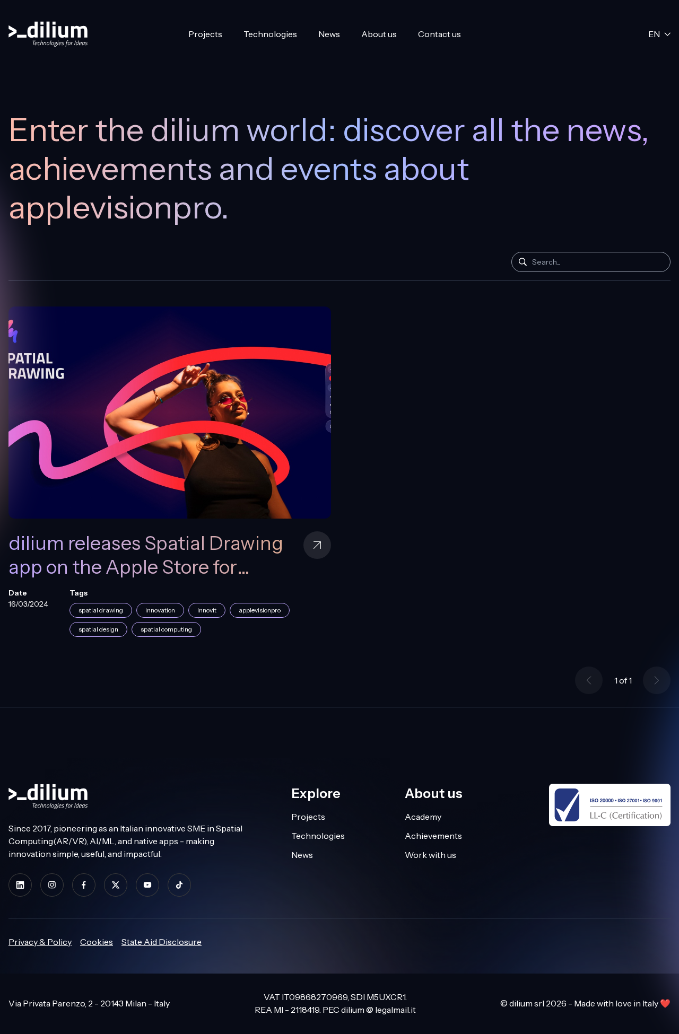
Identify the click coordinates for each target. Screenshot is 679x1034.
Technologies (270, 34)
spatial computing (166, 629)
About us (379, 34)
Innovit (206, 610)
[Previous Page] (589, 680)
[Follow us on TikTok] (179, 885)
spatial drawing (101, 610)
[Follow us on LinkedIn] (20, 885)
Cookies (96, 941)
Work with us (430, 854)
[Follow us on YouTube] (147, 885)
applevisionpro (260, 610)
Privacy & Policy (40, 941)
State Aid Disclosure (161, 941)
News (329, 34)
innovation (160, 610)
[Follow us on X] (115, 885)
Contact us (439, 34)
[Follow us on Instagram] (52, 885)
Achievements (433, 835)
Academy (423, 816)
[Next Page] (657, 680)
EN (654, 34)
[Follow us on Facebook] (83, 885)
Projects (205, 34)
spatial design (98, 629)
